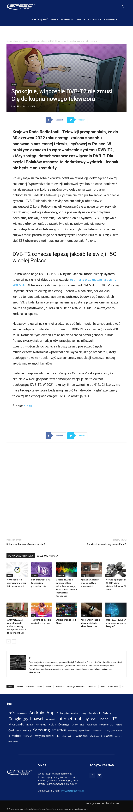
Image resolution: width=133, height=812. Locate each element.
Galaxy (107, 713)
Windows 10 (96, 736)
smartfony (72, 730)
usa (64, 735)
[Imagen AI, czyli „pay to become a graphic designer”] (116, 610)
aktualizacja (22, 713)
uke (58, 736)
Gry (33, 616)
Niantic (29, 724)
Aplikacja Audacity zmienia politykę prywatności (89, 583)
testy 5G (28, 735)
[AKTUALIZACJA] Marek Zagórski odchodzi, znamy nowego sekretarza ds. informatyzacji (16, 626)
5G (11, 712)
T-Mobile (14, 735)
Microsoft (16, 724)
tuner (102, 686)
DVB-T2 (49, 686)
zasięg (118, 736)
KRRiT (28, 406)
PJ (18, 106)
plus (82, 724)
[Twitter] (99, 775)
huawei (36, 718)
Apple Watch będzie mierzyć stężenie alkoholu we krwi (90, 623)
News (53, 19)
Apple (84, 616)
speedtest (84, 730)
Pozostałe (93, 19)
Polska (119, 724)
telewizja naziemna (76, 686)
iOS (93, 719)
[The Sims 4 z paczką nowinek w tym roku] (41, 610)
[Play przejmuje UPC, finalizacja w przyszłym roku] (41, 569)
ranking (27, 730)
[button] (123, 6)
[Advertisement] (66, 33)
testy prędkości (44, 735)
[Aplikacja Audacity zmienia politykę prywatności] (91, 569)
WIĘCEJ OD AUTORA (47, 555)
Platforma (109, 19)
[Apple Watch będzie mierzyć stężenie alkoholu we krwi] (91, 610)
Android (60, 575)
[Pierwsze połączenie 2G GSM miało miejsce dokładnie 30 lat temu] (116, 569)
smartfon (59, 730)
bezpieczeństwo (69, 713)
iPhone (102, 719)
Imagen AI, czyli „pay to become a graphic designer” (115, 623)
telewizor (92, 686)
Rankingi (65, 19)
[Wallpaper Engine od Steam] (66, 610)
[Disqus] (66, 489)
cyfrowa (19, 686)
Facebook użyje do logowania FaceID (107, 544)
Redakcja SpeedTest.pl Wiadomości (102, 803)
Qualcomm (14, 730)
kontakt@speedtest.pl (72, 790)
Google (14, 718)
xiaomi (108, 735)
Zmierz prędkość (39, 19)
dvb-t (39, 686)
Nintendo (41, 724)
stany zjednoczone (113, 730)
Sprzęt (79, 19)
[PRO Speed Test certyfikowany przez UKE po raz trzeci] (17, 569)
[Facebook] (92, 775)
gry (25, 719)
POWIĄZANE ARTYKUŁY (20, 555)
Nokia (52, 724)
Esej (83, 575)
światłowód (13, 741)
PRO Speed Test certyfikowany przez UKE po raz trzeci (16, 583)
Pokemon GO (106, 724)
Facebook (95, 713)
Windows (82, 735)
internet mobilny (73, 718)
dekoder (30, 686)
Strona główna (13, 41)
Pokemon (91, 724)
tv (122, 686)
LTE (113, 718)
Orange (63, 724)
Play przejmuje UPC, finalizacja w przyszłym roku (41, 583)
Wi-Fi (70, 735)
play (75, 724)
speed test (98, 730)
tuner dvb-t (113, 686)
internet (50, 719)
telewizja (60, 686)
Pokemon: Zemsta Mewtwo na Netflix (26, 544)
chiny (84, 713)
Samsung (41, 729)
